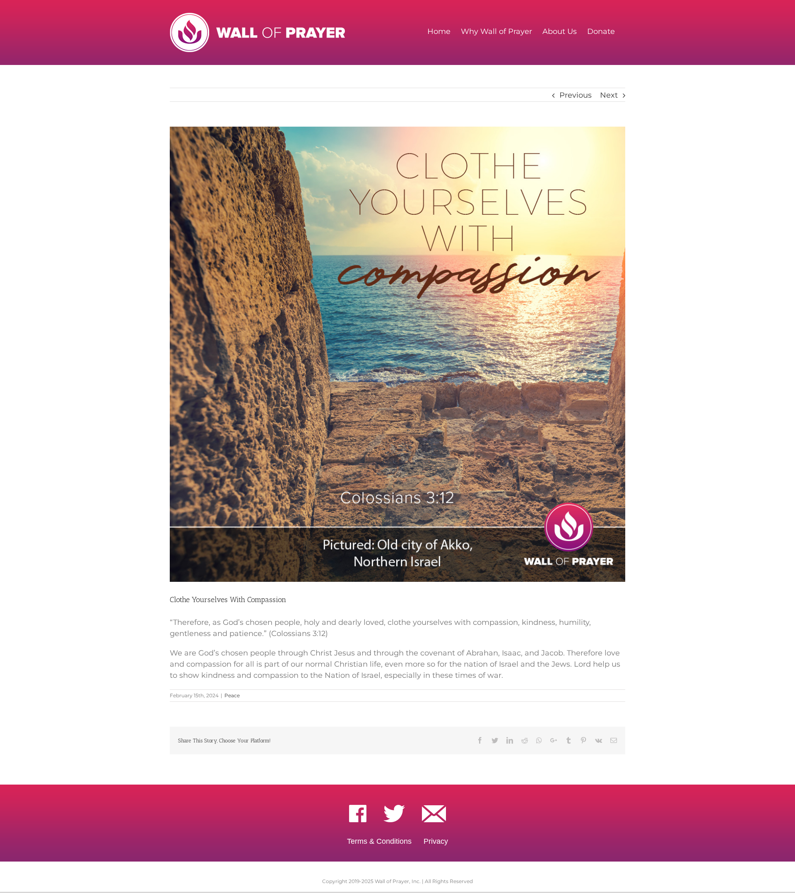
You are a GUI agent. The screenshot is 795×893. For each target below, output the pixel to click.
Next (609, 95)
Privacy (436, 841)
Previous (575, 95)
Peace (232, 695)
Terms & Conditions (379, 841)
